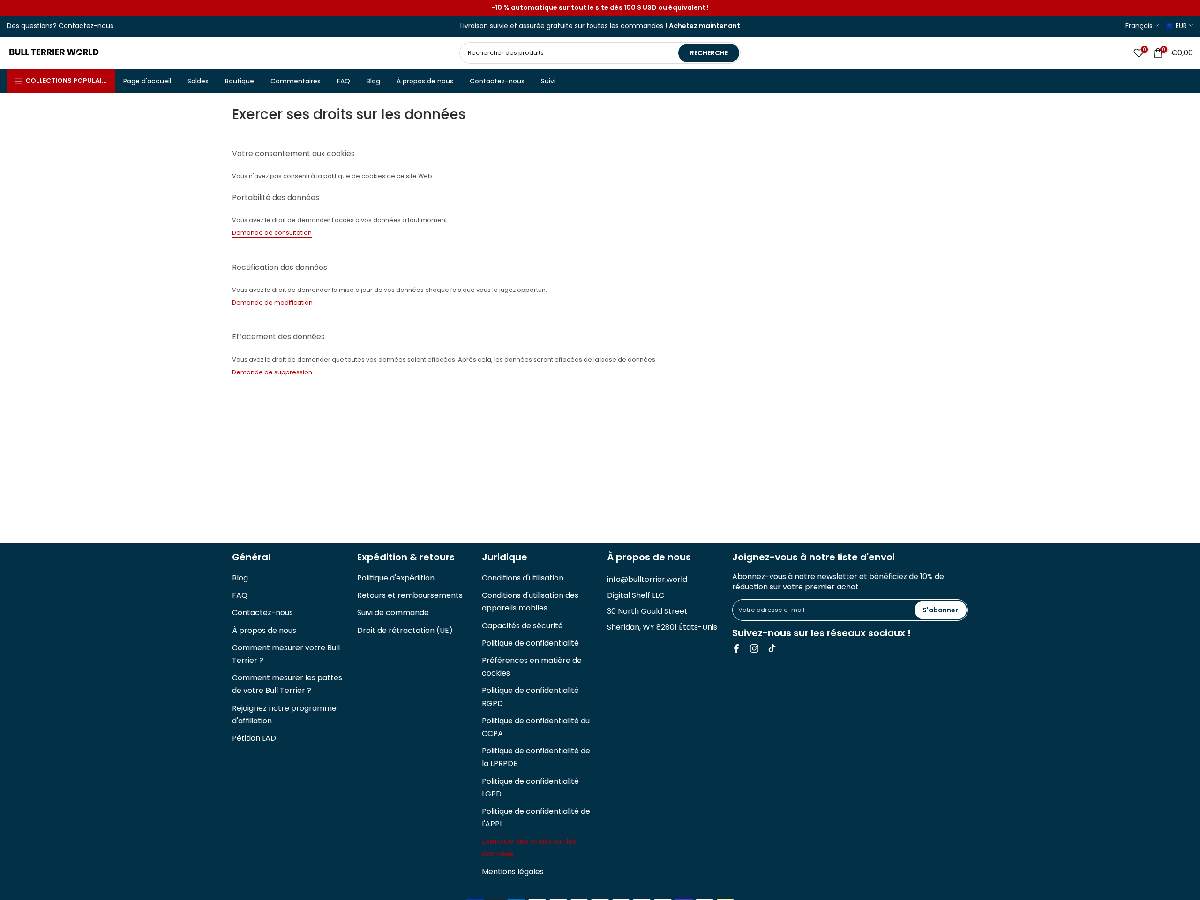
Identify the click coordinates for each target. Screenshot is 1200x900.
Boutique (239, 81)
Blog (373, 81)
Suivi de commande (393, 612)
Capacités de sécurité (522, 625)
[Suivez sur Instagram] (754, 648)
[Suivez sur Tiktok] (772, 648)
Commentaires (295, 81)
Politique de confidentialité (530, 643)
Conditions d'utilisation (522, 578)
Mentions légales (513, 871)
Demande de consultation (272, 233)
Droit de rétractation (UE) (405, 630)
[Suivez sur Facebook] (736, 648)
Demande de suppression (272, 372)
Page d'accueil (147, 81)
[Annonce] (600, 8)
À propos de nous (425, 81)
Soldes (198, 81)
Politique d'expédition (396, 578)
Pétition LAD (254, 738)
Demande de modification (272, 302)
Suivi (548, 81)
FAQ (343, 81)
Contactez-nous (497, 81)
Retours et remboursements (410, 595)
